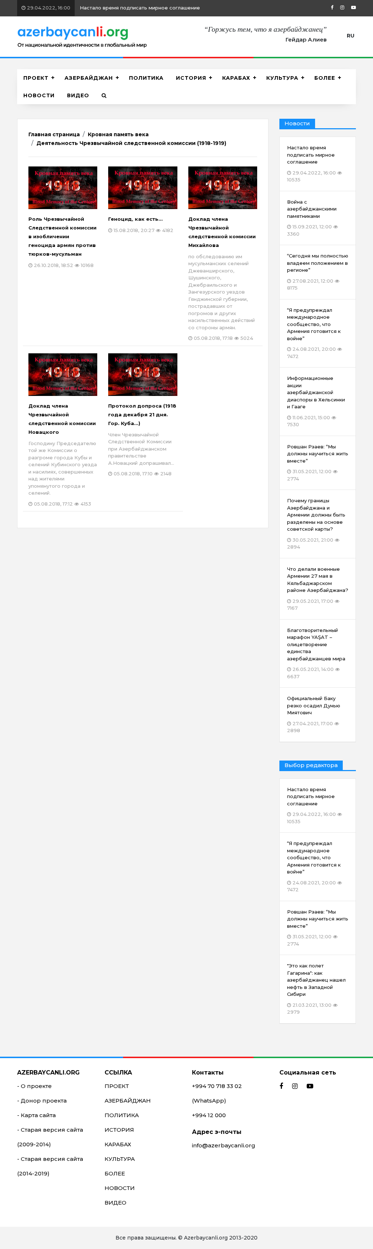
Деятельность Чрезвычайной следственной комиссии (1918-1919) (131, 143)
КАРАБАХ (236, 78)
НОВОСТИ (39, 95)
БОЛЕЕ (324, 78)
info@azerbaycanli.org (223, 1145)
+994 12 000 (209, 1115)
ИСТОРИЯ (191, 78)
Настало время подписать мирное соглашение (112, 8)
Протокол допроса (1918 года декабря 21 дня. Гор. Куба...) (142, 440)
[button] (104, 95)
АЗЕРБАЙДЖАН (88, 78)
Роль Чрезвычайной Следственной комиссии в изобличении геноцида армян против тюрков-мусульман (62, 242)
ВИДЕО (78, 95)
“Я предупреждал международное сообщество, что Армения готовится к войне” (314, 866)
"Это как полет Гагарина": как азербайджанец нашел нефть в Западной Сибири (316, 989)
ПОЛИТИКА (146, 78)
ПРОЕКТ (35, 78)
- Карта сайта (36, 1115)
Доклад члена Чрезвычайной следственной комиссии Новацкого (62, 455)
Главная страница (54, 134)
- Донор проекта (42, 1100)
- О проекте (34, 1086)
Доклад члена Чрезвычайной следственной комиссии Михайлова (222, 278)
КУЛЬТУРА (282, 78)
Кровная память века (118, 134)
